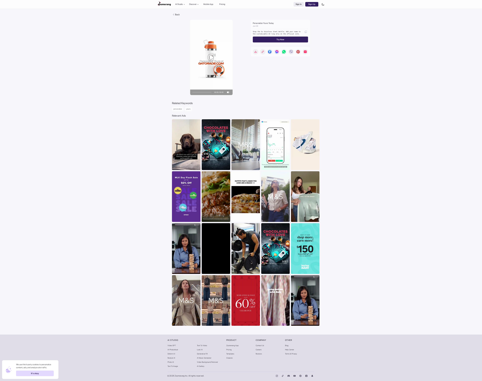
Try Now (280, 39)
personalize (177, 109)
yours (188, 109)
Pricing (222, 4)
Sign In (299, 4)
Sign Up (311, 4)
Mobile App (208, 4)
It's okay (35, 373)
